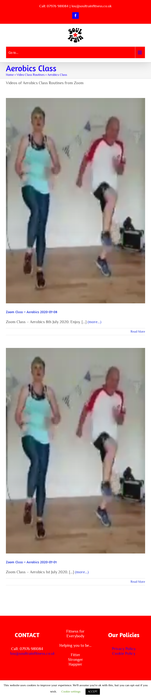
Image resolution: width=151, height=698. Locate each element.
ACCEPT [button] (93, 691)
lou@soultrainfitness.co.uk (92, 6)
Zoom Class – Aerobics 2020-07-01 (76, 446)
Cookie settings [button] (71, 691)
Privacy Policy (124, 649)
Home (10, 75)
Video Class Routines (31, 75)
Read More (138, 331)
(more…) (94, 322)
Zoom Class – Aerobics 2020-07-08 (76, 196)
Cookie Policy (123, 653)
